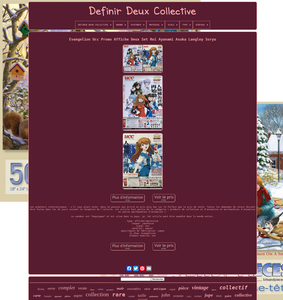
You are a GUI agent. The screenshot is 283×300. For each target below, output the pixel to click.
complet (66, 288)
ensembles (134, 289)
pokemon (154, 296)
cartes (100, 289)
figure (214, 290)
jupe (209, 295)
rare (118, 294)
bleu (41, 289)
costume (178, 296)
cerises (197, 296)
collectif (233, 287)
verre (51, 288)
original (172, 289)
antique (159, 289)
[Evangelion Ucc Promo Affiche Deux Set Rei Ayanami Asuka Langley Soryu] (142, 59)
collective (243, 295)
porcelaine (109, 290)
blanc (92, 290)
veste (82, 288)
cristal (132, 296)
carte (37, 295)
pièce (184, 288)
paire (228, 296)
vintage (200, 287)
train (189, 296)
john (165, 295)
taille (142, 295)
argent (78, 296)
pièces (67, 296)
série (147, 289)
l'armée (47, 296)
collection (97, 294)
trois (219, 296)
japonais (58, 296)
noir (120, 288)
